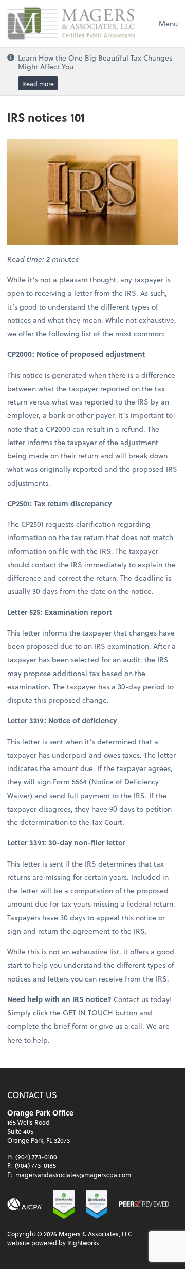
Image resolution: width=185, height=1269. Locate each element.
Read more (38, 83)
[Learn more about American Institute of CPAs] (24, 1204)
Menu (168, 23)
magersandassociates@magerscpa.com (73, 1174)
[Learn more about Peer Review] (144, 1204)
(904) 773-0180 (36, 1156)
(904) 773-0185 (35, 1165)
